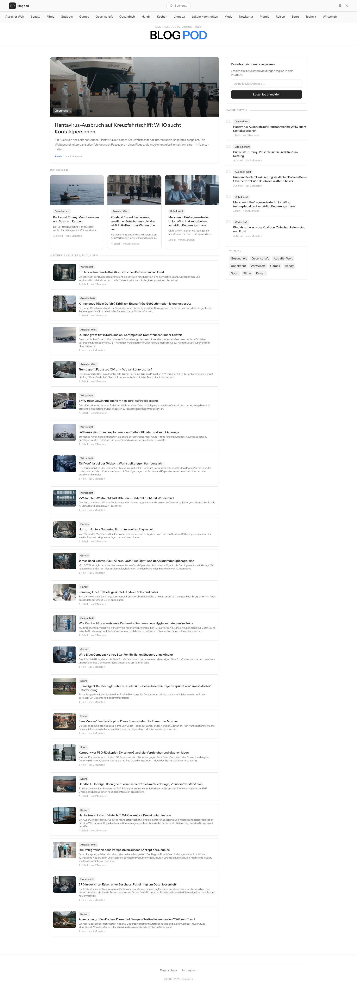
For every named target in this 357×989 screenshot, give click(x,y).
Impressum (189, 970)
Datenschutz (168, 970)
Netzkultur (246, 16)
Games (84, 16)
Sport (295, 16)
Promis (264, 16)
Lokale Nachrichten (205, 16)
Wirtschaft (330, 16)
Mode (228, 16)
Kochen (162, 16)
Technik (311, 16)
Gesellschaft (104, 16)
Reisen (280, 16)
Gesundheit (127, 16)
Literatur (179, 16)
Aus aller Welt (14, 16)
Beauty (35, 16)
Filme (50, 16)
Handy (146, 16)
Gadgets (67, 16)
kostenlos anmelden (266, 94)
